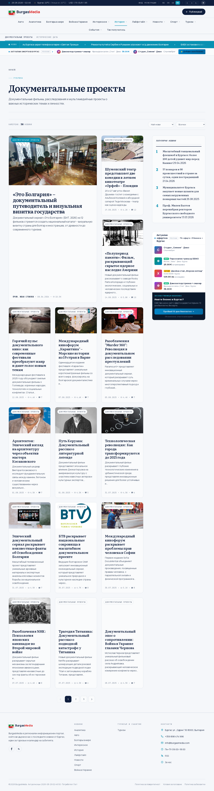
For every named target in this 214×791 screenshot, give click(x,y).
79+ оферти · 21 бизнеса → (191, 238)
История (120, 21)
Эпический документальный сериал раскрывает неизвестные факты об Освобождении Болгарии (29, 546)
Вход (141, 3)
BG (163, 3)
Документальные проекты (18, 37)
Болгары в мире (55, 21)
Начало (12, 70)
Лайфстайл (138, 21)
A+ (196, 3)
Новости (158, 21)
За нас (168, 762)
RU (178, 3)
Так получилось (116, 29)
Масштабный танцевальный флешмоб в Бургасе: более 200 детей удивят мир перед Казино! (181, 157)
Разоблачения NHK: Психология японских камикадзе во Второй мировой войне (29, 641)
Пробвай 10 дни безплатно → (178, 311)
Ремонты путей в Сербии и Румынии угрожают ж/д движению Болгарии (109, 44)
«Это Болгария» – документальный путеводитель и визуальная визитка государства (47, 202)
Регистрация (150, 3)
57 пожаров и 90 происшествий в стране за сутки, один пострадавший (181, 173)
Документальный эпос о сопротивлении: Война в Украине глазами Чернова (120, 639)
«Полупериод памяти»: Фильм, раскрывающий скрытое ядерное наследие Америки (121, 261)
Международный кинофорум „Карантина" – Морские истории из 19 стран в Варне (74, 349)
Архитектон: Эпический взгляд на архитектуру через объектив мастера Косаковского (27, 451)
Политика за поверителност (147, 784)
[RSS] (19, 749)
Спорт (174, 21)
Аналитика (35, 21)
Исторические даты (47, 37)
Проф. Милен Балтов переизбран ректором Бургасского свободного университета (179, 211)
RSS (167, 755)
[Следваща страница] (91, 699)
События (94, 29)
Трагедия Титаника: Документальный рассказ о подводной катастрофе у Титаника (76, 641)
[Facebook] (12, 749)
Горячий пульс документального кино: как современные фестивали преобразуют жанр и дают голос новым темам (29, 355)
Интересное (100, 21)
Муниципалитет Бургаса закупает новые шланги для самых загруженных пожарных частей (181, 193)
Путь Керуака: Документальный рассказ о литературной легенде (74, 449)
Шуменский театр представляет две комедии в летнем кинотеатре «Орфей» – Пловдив (121, 177)
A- (188, 3)
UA (173, 3)
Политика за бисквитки (195, 784)
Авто (21, 21)
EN (168, 3)
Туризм (189, 21)
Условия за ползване (172, 784)
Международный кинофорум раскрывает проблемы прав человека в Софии (120, 544)
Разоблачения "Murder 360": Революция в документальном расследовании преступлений (120, 351)
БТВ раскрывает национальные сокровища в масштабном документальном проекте (73, 546)
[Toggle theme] (203, 3)
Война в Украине (78, 21)
